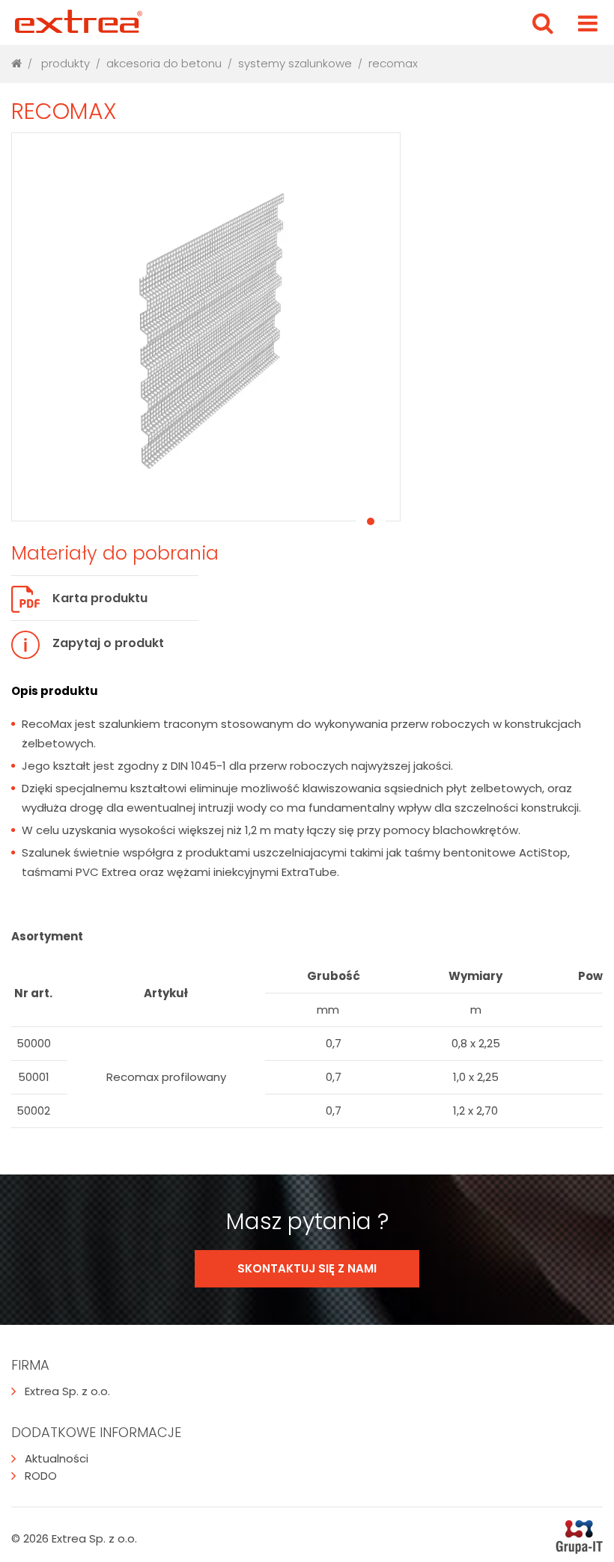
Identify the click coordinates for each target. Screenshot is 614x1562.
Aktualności (56, 1458)
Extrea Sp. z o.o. (67, 1391)
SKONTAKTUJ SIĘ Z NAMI (307, 1268)
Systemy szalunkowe (295, 63)
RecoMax (393, 63)
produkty (65, 63)
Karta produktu (100, 598)
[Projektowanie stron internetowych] (579, 1539)
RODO (41, 1475)
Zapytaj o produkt (108, 643)
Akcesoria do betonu (164, 63)
